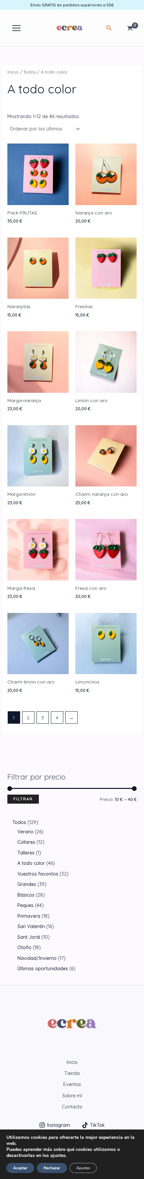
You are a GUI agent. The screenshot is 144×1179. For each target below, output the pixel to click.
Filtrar (23, 799)
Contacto (72, 1107)
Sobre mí (72, 1096)
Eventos (72, 1084)
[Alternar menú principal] (16, 28)
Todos (29, 72)
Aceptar (20, 1168)
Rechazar (52, 1168)
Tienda (72, 1073)
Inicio (12, 72)
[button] (109, 28)
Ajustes (83, 1168)
